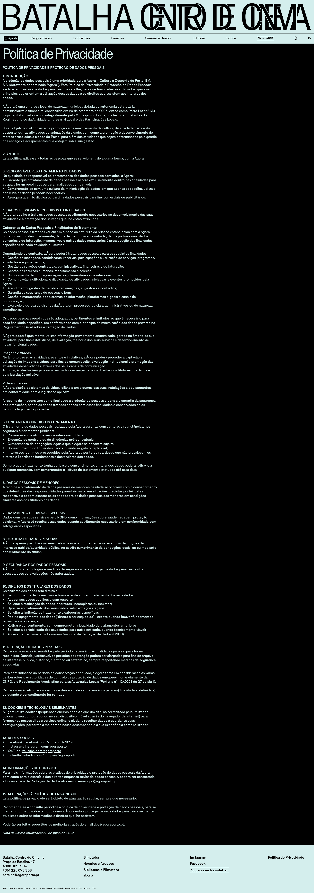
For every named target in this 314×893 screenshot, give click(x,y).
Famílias (117, 38)
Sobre (231, 38)
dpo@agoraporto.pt (102, 781)
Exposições (81, 38)
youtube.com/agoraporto (41, 751)
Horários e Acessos (98, 863)
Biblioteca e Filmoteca (101, 870)
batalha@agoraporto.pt (21, 875)
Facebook (198, 863)
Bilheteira (91, 857)
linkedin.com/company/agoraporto (49, 755)
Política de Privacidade (286, 857)
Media (88, 876)
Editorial (199, 38)
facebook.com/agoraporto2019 (48, 742)
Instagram (198, 857)
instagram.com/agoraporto (46, 746)
